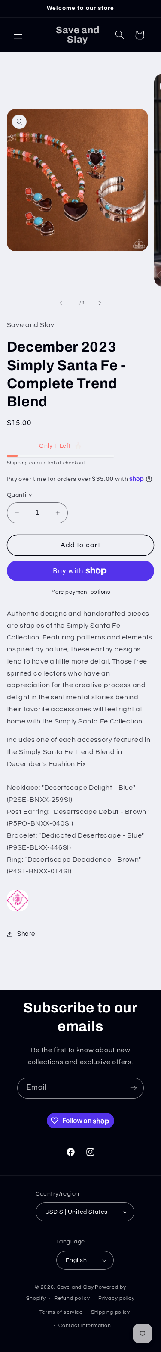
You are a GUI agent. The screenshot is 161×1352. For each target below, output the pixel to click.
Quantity (19, 495)
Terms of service (61, 1312)
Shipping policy (110, 1312)
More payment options (80, 592)
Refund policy (72, 1298)
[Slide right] (100, 302)
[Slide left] (61, 302)
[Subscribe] (133, 1088)
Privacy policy (116, 1298)
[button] (18, 35)
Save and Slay (75, 1287)
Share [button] (26, 934)
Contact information (84, 1325)
